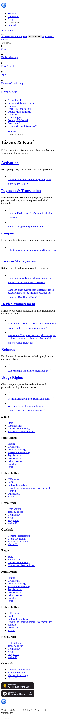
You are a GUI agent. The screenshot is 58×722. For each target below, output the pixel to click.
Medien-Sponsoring (18, 541)
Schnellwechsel (16, 461)
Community (14, 514)
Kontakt (12, 490)
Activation (14, 100)
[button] (29, 42)
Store (10, 422)
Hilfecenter (13, 479)
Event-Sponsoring (17, 538)
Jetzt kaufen (7, 30)
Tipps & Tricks (15, 511)
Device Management (19, 111)
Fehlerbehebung (9, 57)
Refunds (13, 114)
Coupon (12, 106)
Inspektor (12, 464)
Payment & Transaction (21, 103)
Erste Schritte (8, 66)
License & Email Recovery (22, 126)
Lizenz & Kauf (9, 92)
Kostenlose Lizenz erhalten (21, 431)
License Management (19, 108)
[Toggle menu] (2, 34)
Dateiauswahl (15, 458)
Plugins (11, 443)
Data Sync (14, 123)
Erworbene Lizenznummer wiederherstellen (30, 488)
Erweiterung (14, 446)
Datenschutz (14, 493)
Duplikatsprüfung (17, 449)
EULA (11, 496)
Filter (10, 466)
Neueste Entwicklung (19, 428)
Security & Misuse (18, 120)
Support (12, 131)
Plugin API (13, 520)
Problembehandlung (18, 485)
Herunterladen (15, 425)
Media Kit (13, 544)
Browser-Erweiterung (12, 83)
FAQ (3, 48)
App (3, 74)
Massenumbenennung (19, 452)
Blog (10, 517)
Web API (12, 523)
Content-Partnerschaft (19, 535)
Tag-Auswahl (15, 455)
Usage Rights (16, 117)
